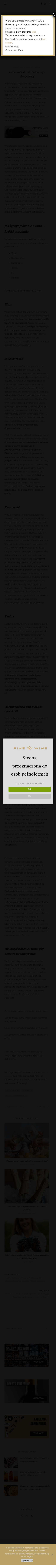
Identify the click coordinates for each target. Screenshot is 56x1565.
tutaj (34, 32)
